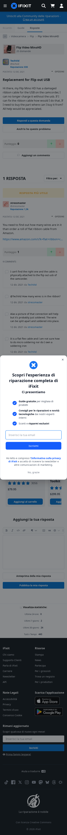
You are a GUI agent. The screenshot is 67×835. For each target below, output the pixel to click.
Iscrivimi (33, 445)
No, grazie (34, 472)
